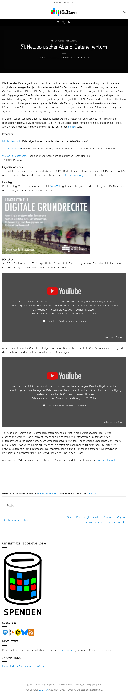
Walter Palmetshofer (14, 155)
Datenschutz (94, 685)
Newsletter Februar (18, 519)
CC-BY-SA (43, 689)
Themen (51, 685)
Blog (29, 685)
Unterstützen (65, 685)
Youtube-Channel (105, 460)
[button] (4, 12)
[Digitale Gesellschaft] (64, 12)
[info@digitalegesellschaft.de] (58, 22)
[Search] (124, 12)
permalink (92, 493)
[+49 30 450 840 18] (64, 22)
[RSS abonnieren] (69, 22)
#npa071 (55, 186)
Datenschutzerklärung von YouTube (76, 313)
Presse (67, 2)
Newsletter (67, 650)
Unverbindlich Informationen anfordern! (25, 666)
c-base (72, 126)
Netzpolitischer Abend (64, 40)
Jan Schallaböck (11, 148)
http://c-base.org (73, 175)
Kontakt (58, 2)
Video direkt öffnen (113, 337)
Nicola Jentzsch (11, 141)
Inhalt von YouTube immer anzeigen (66, 321)
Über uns (40, 685)
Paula (86, 57)
